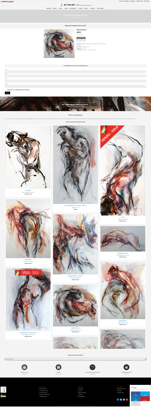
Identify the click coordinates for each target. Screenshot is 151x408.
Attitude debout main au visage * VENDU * (75, 205)
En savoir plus (24, 407)
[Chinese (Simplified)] (12, 1)
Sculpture (81, 8)
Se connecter (132, 1)
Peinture (54, 8)
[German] (4, 1)
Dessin (60, 8)
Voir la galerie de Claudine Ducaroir (75, 104)
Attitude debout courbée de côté (28, 332)
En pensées (28, 190)
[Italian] (6, 1)
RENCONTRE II (123, 320)
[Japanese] (14, 1)
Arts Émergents (72, 8)
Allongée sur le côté (123, 253)
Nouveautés (48, 8)
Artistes (86, 8)
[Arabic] (11, 1)
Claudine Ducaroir (82, 40)
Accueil (120, 1)
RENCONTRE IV (75, 328)
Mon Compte (126, 1)
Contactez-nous (139, 1)
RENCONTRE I (28, 259)
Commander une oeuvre (126, 405)
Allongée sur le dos (123, 376)
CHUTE (123, 217)
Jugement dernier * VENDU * (75, 276)
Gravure (66, 8)
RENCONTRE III (75, 367)
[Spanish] (8, 1)
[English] (3, 1)
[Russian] (9, 1)
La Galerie (92, 8)
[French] (1, 1)
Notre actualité (100, 8)
